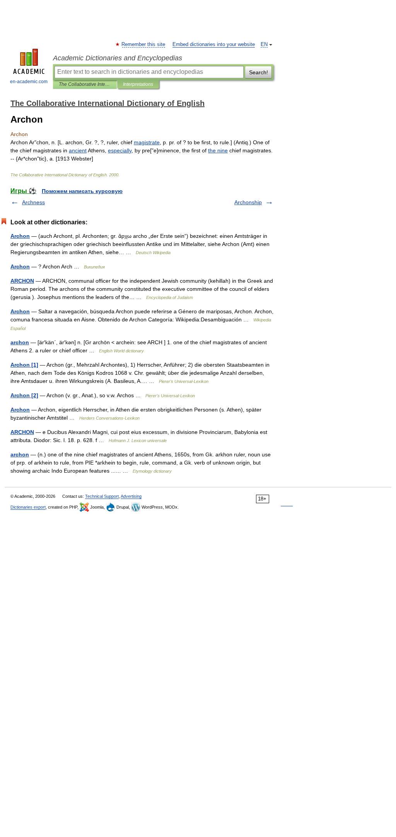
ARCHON (22, 281)
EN (264, 44)
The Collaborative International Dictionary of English (85, 84)
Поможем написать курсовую (82, 191)
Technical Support (102, 496)
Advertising (131, 496)
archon (19, 342)
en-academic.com (29, 81)
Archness (33, 202)
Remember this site (143, 44)
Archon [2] (24, 395)
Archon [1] (24, 365)
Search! (258, 72)
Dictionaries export (28, 507)
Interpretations (138, 84)
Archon (20, 236)
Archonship (248, 202)
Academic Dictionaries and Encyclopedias (117, 58)
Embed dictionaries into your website (213, 44)
